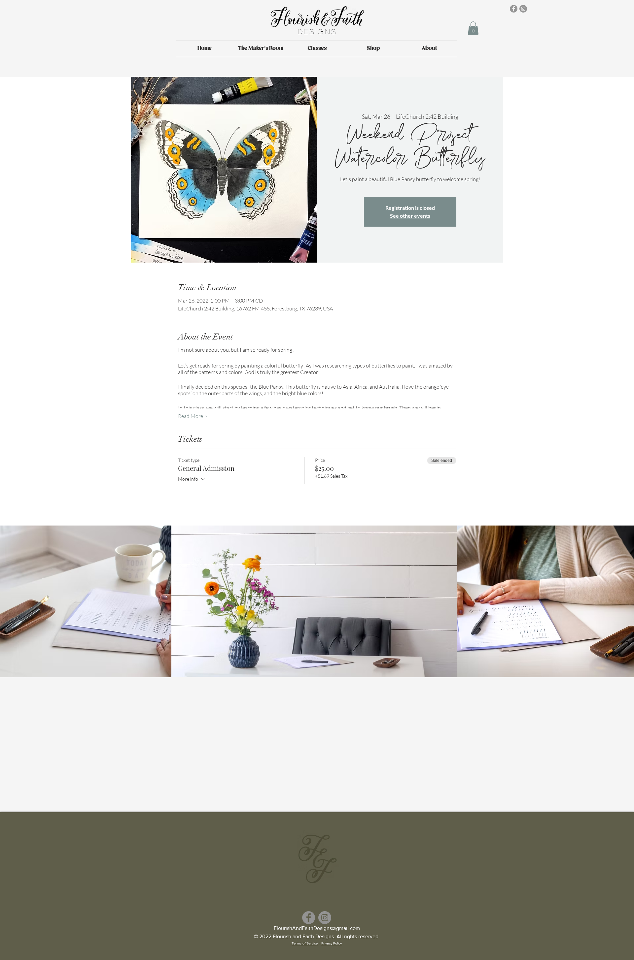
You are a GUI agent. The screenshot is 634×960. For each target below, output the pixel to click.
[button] (473, 28)
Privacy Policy (331, 943)
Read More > (192, 416)
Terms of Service (305, 943)
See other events (410, 215)
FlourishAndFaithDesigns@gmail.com (317, 928)
